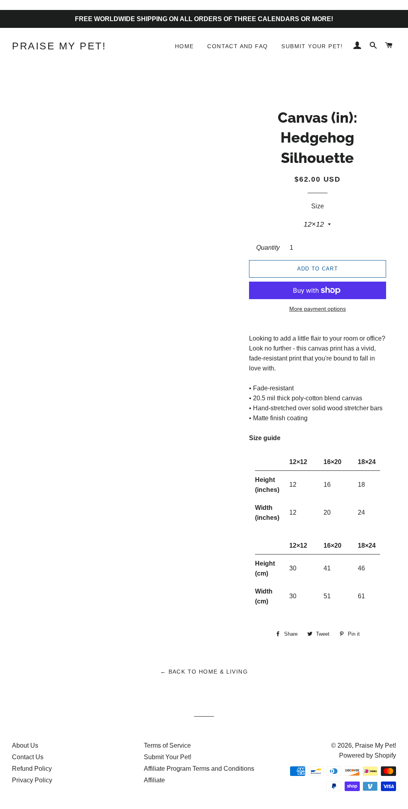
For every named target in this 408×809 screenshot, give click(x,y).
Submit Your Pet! (312, 46)
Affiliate (154, 780)
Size (317, 206)
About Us (25, 745)
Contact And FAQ (237, 46)
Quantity (268, 247)
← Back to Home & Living (204, 671)
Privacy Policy (32, 780)
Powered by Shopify (367, 755)
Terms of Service (167, 745)
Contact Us (27, 757)
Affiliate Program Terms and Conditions (199, 768)
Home (184, 46)
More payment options (317, 309)
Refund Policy (32, 768)
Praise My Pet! (59, 45)
